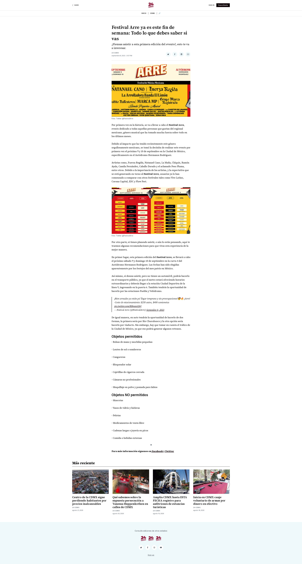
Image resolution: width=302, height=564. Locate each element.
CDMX (152, 13)
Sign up (151, 555)
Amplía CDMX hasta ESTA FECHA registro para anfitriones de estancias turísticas (170, 502)
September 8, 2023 (155, 310)
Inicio (143, 13)
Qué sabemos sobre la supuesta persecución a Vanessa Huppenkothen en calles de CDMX (130, 502)
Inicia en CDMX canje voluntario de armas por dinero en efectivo (209, 501)
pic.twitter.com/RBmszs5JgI (127, 306)
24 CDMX (115, 53)
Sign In (211, 5)
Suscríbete (223, 5)
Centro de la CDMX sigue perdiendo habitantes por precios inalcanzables (89, 501)
